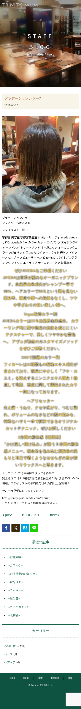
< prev (7, 515)
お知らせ (10, 645)
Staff (40, 677)
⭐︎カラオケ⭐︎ (15, 565)
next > (54, 515)
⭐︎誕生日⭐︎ (14, 598)
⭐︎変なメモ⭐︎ (15, 582)
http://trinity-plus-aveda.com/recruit (25, 498)
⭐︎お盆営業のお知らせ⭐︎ (22, 573)
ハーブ (8, 654)
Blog (70, 677)
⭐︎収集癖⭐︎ (14, 615)
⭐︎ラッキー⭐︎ (15, 590)
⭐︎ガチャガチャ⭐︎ (18, 606)
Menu (26, 677)
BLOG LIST (31, 515)
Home (12, 677)
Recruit (55, 677)
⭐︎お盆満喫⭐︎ (15, 557)
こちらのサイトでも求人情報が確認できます (30, 503)
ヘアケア (10, 662)
